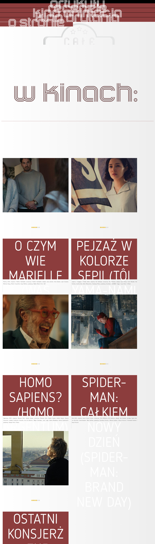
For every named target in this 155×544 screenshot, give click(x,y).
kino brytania (77, 18)
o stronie (36, 23)
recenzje (77, 9)
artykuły (77, 4)
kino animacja (77, 13)
